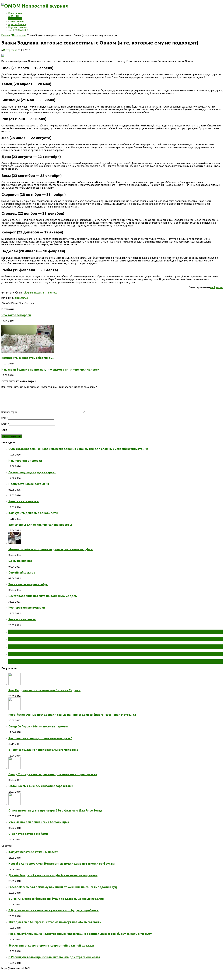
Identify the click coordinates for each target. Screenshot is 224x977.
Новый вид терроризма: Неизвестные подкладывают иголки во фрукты (61, 863)
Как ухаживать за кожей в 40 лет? (33, 852)
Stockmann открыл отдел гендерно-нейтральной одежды (51, 945)
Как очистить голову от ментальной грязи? (40, 738)
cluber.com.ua (20, 297)
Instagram (39, 292)
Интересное (15, 18)
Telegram (27, 292)
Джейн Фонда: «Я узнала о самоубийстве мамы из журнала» (52, 875)
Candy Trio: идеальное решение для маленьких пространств (52, 774)
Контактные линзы (22, 619)
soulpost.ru (216, 287)
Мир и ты (13, 16)
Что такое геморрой (16, 315)
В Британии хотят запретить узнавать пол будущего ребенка (53, 910)
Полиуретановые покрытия (28, 483)
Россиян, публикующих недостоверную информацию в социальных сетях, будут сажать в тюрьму (80, 933)
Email (4, 423)
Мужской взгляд (17, 24)
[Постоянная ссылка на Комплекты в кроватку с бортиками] (27, 352)
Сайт (4, 430)
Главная (5, 35)
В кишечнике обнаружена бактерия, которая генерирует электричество (74, 646)
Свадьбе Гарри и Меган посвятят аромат (38, 726)
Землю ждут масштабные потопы (39, 639)
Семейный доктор (21, 572)
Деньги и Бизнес (18, 30)
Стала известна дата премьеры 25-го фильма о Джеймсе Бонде (55, 810)
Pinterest (52, 292)
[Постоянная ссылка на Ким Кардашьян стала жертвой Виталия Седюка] (14, 684)
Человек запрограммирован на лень (41, 661)
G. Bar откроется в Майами (28, 833)
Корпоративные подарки (26, 607)
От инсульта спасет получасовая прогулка (47, 632)
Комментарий (9, 412)
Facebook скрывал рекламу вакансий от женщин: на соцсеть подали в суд (62, 887)
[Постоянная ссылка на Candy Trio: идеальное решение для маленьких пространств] (14, 768)
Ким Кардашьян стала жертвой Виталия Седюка (44, 690)
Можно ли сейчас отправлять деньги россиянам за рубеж (50, 549)
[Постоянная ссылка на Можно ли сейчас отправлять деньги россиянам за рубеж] (14, 543)
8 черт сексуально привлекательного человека (43, 749)
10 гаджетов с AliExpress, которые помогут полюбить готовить (54, 922)
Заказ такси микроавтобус (28, 584)
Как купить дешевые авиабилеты (33, 513)
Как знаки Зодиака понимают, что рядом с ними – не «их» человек (50, 369)
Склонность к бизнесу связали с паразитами (40, 786)
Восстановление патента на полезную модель (42, 596)
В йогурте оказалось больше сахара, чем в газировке (57, 654)
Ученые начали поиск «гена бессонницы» (38, 822)
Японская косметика (23, 501)
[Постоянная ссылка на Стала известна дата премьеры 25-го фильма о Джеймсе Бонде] (14, 804)
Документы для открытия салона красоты (40, 524)
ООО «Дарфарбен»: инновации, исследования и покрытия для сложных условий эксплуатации (78, 448)
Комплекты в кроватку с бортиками (27, 357)
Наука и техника (17, 27)
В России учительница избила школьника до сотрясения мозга (54, 957)
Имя (3, 417)
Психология (15, 13)
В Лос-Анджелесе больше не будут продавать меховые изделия (56, 898)
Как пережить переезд (25, 460)
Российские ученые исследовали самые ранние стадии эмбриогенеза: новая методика (72, 714)
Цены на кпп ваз (20, 560)
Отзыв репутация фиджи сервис (32, 472)
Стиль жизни (16, 21)
